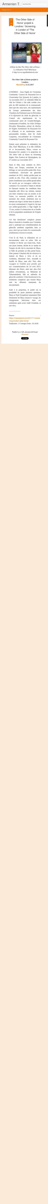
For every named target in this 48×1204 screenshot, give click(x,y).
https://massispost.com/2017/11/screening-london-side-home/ (24, 319)
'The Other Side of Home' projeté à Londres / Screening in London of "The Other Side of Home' (25, 26)
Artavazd (25, 334)
